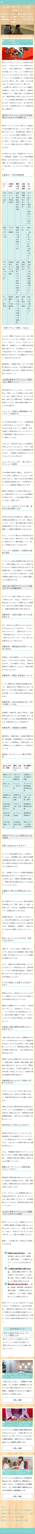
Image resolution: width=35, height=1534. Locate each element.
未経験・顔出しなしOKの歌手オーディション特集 (17, 1513)
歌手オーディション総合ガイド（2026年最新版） (17, 1510)
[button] (17, 2)
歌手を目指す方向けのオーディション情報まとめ (17, 1334)
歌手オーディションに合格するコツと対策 (15, 1520)
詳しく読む (18, 1400)
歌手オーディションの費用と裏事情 (13, 1517)
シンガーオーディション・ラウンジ (17, 9)
